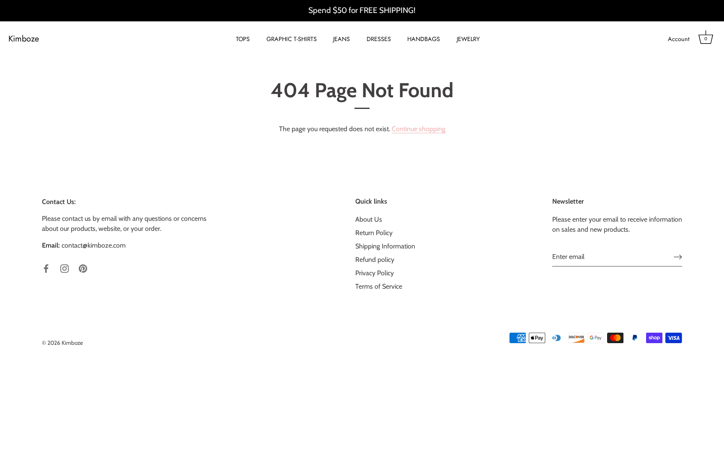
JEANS (341, 39)
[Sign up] (678, 257)
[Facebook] (46, 268)
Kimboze (23, 39)
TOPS (243, 39)
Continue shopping (418, 129)
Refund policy (374, 260)
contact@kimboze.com (94, 245)
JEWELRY (468, 39)
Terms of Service (378, 286)
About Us (368, 219)
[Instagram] (64, 268)
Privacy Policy (374, 273)
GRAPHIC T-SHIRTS (291, 39)
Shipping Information (385, 246)
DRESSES (379, 39)
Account (678, 39)
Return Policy (374, 233)
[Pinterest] (83, 268)
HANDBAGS (423, 39)
